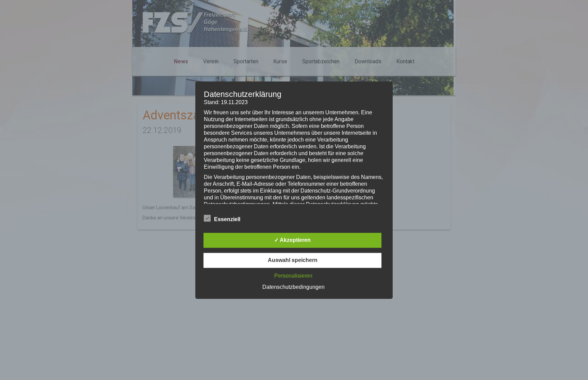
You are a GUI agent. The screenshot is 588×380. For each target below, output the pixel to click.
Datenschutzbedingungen (293, 287)
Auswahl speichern (292, 260)
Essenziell (227, 219)
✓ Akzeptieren (292, 240)
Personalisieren (293, 276)
